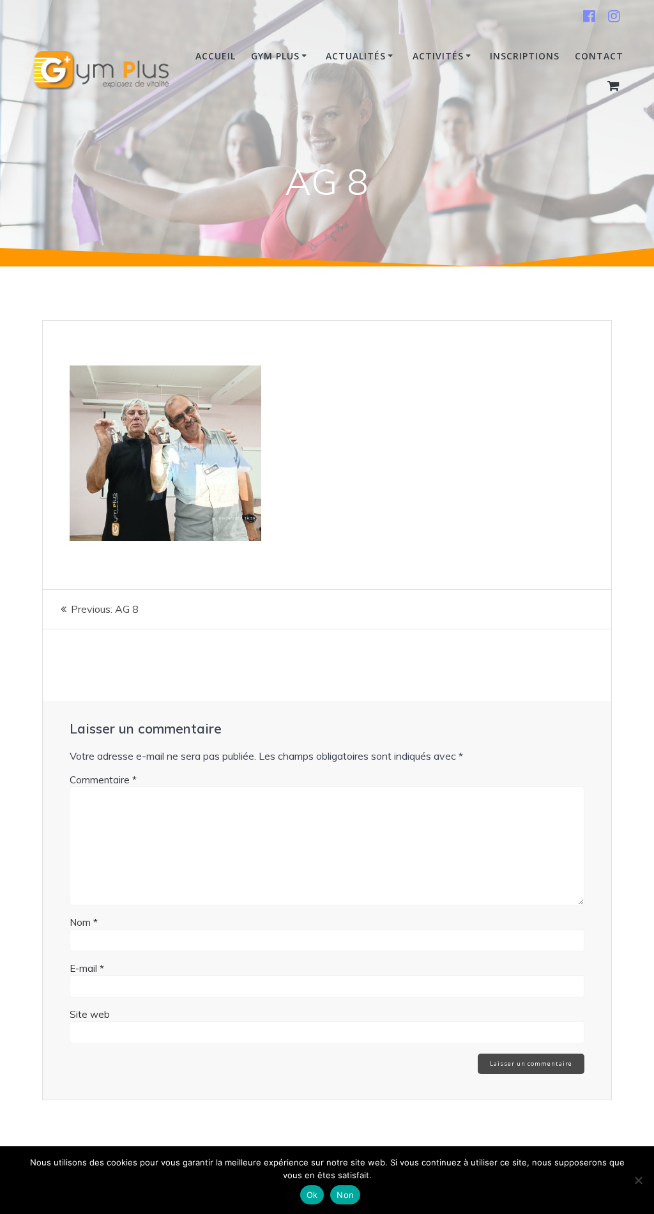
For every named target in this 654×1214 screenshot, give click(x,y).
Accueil (215, 56)
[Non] (638, 1180)
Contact (599, 56)
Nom (84, 922)
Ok (312, 1195)
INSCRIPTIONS (524, 56)
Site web (90, 1014)
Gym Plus (275, 56)
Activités (438, 56)
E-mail (87, 968)
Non (345, 1195)
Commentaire (103, 780)
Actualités (356, 56)
